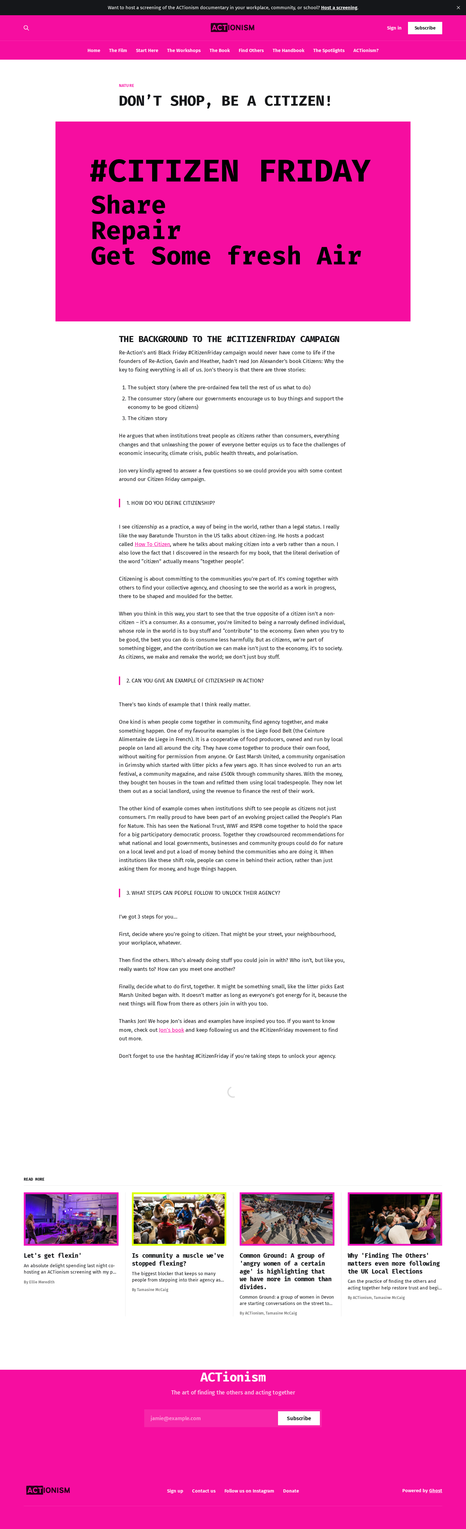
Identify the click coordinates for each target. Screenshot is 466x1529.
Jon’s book (171, 1030)
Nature (126, 85)
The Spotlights (329, 50)
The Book (220, 50)
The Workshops (184, 50)
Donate (291, 1491)
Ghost (435, 1490)
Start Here (147, 50)
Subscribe (425, 28)
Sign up (175, 1491)
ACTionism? (366, 50)
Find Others (251, 50)
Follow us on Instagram (249, 1491)
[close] (458, 8)
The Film (118, 50)
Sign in (394, 28)
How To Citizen (152, 544)
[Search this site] (26, 28)
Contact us (204, 1491)
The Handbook (288, 50)
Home (93, 50)
